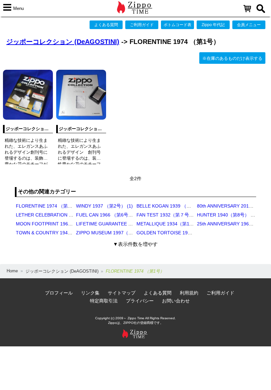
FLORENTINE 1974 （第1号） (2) (51, 206)
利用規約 (189, 292)
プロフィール (59, 292)
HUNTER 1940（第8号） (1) (226, 214)
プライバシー (140, 300)
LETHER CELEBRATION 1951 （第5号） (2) (62, 214)
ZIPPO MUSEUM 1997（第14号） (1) (115, 232)
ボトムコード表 (177, 24)
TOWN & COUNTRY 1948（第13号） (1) (58, 232)
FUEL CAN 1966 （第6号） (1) (108, 214)
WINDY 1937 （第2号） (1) (104, 206)
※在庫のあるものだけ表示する (232, 58)
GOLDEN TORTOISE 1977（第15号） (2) (180, 232)
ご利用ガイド (142, 24)
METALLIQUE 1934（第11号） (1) (172, 223)
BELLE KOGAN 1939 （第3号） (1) (173, 206)
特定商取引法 (104, 300)
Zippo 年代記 (213, 24)
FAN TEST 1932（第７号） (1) (168, 214)
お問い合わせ (176, 300)
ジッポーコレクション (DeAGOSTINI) (62, 41)
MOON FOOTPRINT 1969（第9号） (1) (57, 223)
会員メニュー (249, 24)
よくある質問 (106, 24)
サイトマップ (122, 292)
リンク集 (90, 292)
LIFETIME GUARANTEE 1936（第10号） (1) (123, 223)
